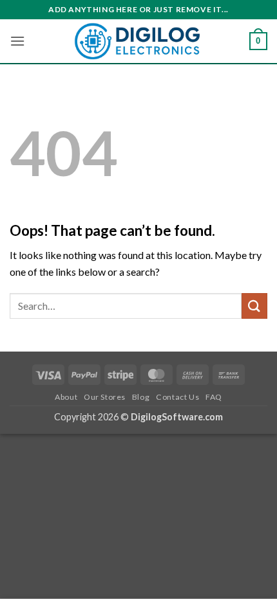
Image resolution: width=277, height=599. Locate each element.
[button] (17, 41)
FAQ (213, 397)
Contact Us (177, 397)
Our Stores (105, 397)
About (66, 397)
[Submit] (254, 305)
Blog (140, 397)
